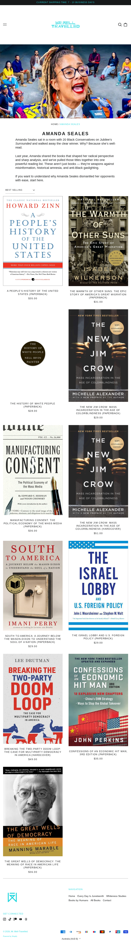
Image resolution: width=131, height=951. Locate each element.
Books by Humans (78, 900)
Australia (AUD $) (70, 939)
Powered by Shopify (10, 936)
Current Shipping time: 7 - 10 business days (65, 2)
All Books (95, 900)
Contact (107, 900)
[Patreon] (15, 919)
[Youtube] (20, 919)
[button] (120, 24)
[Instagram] (4, 919)
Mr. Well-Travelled (19, 931)
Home (54, 124)
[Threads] (26, 919)
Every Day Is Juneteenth (90, 896)
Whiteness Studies (116, 896)
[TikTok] (9, 919)
